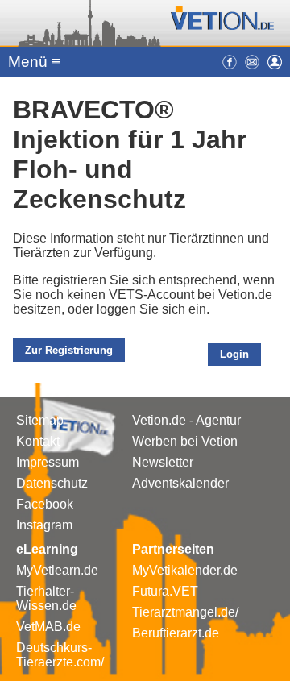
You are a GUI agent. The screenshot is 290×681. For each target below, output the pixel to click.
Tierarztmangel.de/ (185, 612)
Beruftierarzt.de (175, 633)
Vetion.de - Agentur (186, 420)
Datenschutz (52, 483)
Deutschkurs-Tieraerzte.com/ (60, 655)
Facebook (44, 504)
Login (234, 354)
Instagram (44, 525)
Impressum (47, 462)
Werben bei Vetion (185, 441)
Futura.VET (165, 591)
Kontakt (38, 441)
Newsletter (162, 462)
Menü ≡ (34, 61)
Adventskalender (180, 483)
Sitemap (40, 420)
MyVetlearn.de (57, 570)
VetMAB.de (48, 626)
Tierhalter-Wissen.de (46, 598)
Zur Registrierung (69, 350)
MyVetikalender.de (185, 570)
